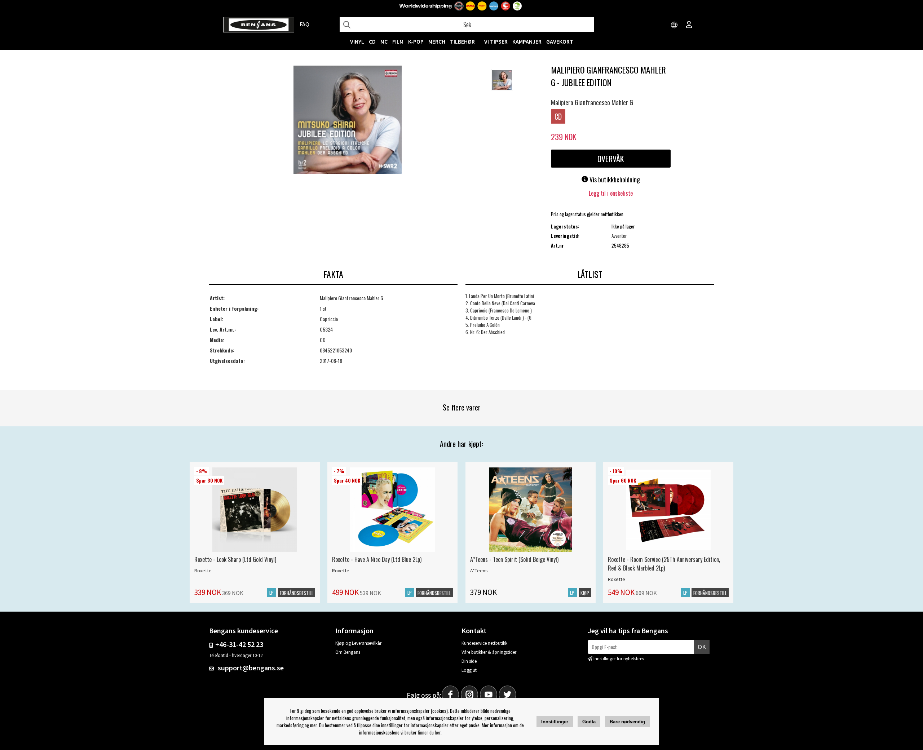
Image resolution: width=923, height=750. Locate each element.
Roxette (203, 570)
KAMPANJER (527, 41)
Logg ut (469, 670)
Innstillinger (554, 721)
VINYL (357, 41)
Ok (702, 647)
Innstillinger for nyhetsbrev (618, 659)
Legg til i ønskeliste (611, 193)
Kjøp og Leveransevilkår (358, 643)
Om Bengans (347, 652)
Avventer (619, 235)
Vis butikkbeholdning (614, 179)
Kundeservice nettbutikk (484, 643)
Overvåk (610, 158)
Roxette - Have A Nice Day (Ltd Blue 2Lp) (376, 559)
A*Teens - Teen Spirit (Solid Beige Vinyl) (514, 559)
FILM (397, 41)
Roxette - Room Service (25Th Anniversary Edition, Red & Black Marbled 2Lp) (664, 563)
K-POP (416, 41)
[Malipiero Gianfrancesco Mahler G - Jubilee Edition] (347, 120)
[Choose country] (674, 25)
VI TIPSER (496, 41)
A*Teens (479, 570)
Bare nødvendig (627, 721)
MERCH (436, 41)
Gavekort (559, 41)
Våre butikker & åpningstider (489, 652)
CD (372, 41)
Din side (469, 661)
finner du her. (430, 732)
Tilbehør (462, 41)
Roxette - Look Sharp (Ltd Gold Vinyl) (235, 559)
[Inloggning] (689, 25)
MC (384, 41)
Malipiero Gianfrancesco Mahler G (592, 102)
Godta (589, 721)
